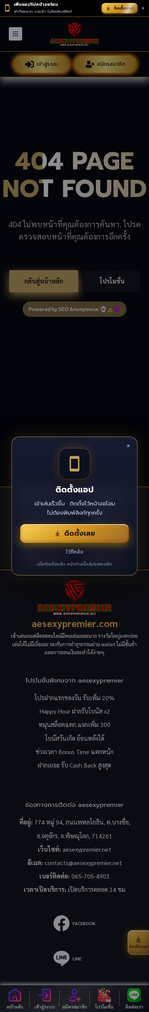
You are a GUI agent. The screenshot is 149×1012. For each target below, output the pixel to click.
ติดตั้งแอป (123, 8)
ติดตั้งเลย (79, 533)
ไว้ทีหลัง (74, 552)
